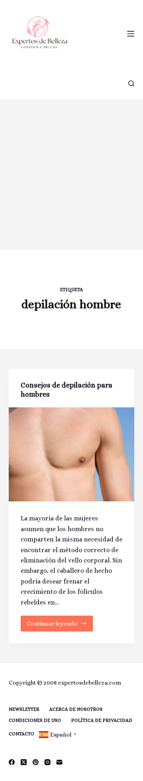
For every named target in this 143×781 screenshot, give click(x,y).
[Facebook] (12, 762)
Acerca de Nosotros (75, 709)
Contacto (21, 734)
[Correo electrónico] (59, 762)
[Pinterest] (36, 762)
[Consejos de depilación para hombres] (72, 454)
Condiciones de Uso (35, 720)
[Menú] (130, 33)
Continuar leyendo (56, 625)
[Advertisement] (71, 174)
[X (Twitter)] (24, 762)
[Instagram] (47, 762)
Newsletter (24, 709)
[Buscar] (131, 83)
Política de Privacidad (101, 720)
